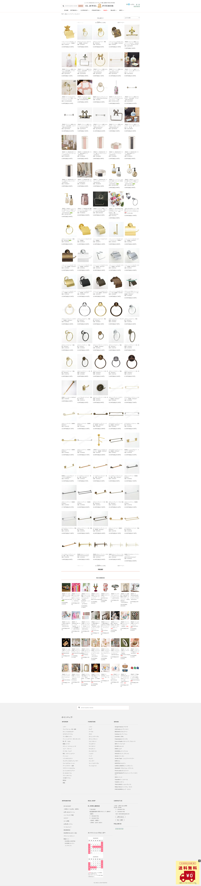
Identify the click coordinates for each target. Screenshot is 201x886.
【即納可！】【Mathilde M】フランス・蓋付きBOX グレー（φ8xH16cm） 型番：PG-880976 (131, 154)
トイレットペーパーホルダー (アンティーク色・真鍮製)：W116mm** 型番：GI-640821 (69, 267)
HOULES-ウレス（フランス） (122, 753)
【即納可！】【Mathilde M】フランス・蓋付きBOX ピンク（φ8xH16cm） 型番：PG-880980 (84, 154)
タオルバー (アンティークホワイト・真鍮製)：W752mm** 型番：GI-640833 (115, 399)
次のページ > (121, 22)
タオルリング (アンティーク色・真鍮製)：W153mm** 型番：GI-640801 (84, 373)
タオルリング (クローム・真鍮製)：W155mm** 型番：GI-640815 (83, 320)
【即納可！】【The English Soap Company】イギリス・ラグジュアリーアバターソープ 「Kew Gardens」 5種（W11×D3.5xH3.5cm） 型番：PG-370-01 (116, 212)
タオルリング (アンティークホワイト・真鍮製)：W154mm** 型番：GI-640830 (69, 320)
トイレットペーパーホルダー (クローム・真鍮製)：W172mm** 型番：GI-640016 (116, 267)
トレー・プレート (67, 748)
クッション (65, 756)
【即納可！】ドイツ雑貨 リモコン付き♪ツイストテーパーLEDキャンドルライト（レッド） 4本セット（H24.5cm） (75, 597)
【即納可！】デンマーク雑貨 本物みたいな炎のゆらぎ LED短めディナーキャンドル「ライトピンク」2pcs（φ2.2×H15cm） (105, 626)
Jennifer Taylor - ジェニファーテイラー (124, 758)
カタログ (66, 818)
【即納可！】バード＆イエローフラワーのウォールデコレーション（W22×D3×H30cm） (66, 677)
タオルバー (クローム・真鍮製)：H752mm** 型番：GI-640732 (131, 503)
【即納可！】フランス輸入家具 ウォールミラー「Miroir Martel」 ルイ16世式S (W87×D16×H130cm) (85, 678)
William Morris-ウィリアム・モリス (123, 786)
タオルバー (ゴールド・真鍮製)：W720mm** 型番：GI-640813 (84, 425)
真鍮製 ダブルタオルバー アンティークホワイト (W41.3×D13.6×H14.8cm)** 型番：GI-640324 (131, 556)
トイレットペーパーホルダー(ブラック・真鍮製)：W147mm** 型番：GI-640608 (84, 293)
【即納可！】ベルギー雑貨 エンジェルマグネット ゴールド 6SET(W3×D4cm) (66, 651)
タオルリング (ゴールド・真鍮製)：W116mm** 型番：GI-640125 (99, 43)
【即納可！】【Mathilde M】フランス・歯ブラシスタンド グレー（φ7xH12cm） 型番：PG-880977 (69, 181)
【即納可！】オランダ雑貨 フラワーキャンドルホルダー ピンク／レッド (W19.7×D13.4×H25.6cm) (95, 596)
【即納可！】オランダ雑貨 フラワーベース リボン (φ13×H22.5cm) (105, 596)
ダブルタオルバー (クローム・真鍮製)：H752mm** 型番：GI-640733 (69, 530)
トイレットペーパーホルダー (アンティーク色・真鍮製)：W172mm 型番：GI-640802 (116, 293)
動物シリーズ (66, 743)
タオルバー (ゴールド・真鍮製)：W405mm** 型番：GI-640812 (69, 451)
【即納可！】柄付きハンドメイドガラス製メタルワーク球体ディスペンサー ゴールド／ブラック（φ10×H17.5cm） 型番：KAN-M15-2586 (131, 182)
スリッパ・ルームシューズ (69, 746)
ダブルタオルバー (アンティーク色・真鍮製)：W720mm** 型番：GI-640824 (115, 425)
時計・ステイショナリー (69, 753)
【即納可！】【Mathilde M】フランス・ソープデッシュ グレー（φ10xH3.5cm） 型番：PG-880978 (100, 181)
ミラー (64, 726)
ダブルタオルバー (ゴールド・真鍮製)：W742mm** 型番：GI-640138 (131, 530)
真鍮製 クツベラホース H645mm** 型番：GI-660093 (69, 398)
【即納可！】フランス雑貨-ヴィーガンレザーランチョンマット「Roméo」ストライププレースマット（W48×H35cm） (85, 625)
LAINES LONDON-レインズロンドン (124, 765)
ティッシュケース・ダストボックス (71, 739)
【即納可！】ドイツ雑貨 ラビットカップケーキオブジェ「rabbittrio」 (125, 624)
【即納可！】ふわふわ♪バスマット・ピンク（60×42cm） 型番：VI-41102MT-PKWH (84, 98)
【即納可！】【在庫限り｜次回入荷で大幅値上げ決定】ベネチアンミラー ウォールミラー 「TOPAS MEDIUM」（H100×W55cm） (125, 598)
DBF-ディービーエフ (120, 743)
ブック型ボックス (67, 736)
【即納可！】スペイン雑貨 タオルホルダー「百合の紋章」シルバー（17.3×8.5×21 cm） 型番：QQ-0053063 (84, 71)
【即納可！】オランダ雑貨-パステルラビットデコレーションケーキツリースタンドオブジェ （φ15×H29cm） (95, 653)
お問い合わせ (120, 816)
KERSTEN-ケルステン (120, 763)
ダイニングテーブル (94, 736)
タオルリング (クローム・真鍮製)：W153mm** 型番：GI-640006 (130, 320)
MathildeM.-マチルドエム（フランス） (124, 768)
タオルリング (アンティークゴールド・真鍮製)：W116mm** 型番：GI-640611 (100, 346)
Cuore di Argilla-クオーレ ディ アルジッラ (125, 741)
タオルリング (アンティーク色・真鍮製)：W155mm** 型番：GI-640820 (116, 320)
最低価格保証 (67, 830)
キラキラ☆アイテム (68, 734)
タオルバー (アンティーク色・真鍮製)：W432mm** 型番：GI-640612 (100, 503)
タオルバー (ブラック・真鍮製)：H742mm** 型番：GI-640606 (84, 503)
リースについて (67, 827)
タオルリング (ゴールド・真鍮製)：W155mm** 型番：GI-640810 (99, 320)
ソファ (90, 726)
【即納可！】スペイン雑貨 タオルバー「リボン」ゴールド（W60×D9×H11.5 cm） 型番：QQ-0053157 (116, 71)
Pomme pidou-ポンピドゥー (122, 770)
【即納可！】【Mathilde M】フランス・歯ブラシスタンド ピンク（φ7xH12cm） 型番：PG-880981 (100, 154)
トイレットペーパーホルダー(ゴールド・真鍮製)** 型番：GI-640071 (100, 240)
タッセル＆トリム (67, 773)
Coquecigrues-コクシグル (121, 739)
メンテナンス (68, 845)
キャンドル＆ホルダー (68, 731)
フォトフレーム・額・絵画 (69, 729)
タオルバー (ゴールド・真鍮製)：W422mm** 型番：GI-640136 (69, 425)
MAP (91, 813)
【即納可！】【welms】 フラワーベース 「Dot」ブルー (105, 676)
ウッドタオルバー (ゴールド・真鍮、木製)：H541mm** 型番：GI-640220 (84, 477)
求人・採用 (120, 820)
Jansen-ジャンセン (119, 756)
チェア (90, 729)
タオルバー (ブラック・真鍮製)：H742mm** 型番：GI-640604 (69, 503)
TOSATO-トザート (119, 782)
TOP (62, 14)
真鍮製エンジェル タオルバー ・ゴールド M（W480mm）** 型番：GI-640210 (69, 477)
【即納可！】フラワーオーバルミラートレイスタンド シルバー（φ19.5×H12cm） (115, 596)
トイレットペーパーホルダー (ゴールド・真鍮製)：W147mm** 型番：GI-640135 (69, 293)
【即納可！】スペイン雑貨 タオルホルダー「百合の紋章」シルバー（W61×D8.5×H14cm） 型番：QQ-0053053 (69, 126)
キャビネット (92, 748)
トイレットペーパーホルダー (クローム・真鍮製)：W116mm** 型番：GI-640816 (84, 267)
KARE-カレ (117, 760)
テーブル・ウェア (67, 751)
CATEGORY (84, 10)
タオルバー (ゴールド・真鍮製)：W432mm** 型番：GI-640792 (116, 530)
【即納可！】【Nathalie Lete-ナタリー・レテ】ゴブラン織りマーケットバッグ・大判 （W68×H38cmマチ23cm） (125, 678)
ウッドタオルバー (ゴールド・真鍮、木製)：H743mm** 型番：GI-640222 (100, 477)
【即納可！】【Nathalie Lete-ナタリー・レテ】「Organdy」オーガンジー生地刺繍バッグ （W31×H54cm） (75, 625)
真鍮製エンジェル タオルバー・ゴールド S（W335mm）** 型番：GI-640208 (131, 451)
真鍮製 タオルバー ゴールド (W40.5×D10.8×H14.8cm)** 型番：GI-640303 (83, 556)
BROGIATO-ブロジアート (121, 731)
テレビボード (92, 743)
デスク (90, 734)
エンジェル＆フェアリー (69, 770)
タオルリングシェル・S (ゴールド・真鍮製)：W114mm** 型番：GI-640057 (84, 43)
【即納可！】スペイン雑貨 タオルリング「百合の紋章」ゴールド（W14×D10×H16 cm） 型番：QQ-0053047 (69, 71)
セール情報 (66, 821)
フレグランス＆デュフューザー (70, 760)
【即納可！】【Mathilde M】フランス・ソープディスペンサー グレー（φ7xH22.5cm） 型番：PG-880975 (84, 181)
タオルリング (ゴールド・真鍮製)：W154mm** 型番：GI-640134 (68, 346)
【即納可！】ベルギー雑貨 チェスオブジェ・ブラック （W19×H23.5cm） (134, 624)
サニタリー (77, 14)
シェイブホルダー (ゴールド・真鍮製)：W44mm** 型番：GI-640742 (84, 399)
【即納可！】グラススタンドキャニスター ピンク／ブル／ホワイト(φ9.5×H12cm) (115, 677)
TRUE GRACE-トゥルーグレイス (123, 784)
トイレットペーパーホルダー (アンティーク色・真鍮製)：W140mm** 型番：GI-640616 (116, 43)
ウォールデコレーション (69, 763)
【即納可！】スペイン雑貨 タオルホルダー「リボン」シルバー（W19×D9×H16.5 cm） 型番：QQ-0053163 (116, 126)
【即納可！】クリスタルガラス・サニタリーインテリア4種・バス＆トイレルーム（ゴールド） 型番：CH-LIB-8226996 (69, 99)
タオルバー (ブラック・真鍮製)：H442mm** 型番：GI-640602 (131, 477)
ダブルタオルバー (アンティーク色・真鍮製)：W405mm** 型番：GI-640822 (100, 425)
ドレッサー (91, 760)
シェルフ (91, 753)
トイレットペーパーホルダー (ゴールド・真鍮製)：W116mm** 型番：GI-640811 (131, 240)
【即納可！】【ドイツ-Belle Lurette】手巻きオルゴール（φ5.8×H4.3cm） (66, 624)
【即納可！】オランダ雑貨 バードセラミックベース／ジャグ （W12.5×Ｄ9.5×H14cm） (75, 677)
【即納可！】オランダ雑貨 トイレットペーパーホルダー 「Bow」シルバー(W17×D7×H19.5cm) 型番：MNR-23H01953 (100, 210)
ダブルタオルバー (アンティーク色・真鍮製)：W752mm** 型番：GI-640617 (115, 451)
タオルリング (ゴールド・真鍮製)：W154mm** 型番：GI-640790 (68, 373)
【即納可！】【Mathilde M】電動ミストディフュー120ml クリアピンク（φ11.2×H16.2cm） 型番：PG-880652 (84, 210)
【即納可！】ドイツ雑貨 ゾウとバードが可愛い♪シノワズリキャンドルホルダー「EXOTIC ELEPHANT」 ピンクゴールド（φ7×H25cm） (85, 598)
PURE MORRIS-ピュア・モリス (123, 789)
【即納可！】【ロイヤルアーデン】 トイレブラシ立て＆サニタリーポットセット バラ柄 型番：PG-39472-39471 (116, 99)
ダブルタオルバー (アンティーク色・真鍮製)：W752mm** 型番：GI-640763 (100, 530)
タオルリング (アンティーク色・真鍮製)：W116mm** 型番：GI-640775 (131, 373)
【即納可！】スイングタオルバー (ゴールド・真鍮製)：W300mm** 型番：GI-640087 (100, 451)
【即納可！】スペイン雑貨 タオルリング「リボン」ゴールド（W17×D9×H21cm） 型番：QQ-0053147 (100, 71)
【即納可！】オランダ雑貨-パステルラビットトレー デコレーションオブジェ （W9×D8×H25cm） (115, 652)
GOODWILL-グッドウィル (121, 751)
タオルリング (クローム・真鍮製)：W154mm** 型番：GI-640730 (115, 346)
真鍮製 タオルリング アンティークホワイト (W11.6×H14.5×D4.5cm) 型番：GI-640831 (100, 98)
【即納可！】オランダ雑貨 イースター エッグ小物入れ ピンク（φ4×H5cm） (134, 651)
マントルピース (92, 765)
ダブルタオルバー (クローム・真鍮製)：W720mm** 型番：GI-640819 (131, 425)
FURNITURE (95, 10)
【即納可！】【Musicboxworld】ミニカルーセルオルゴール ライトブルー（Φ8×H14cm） (134, 596)
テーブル (91, 731)
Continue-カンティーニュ (121, 734)
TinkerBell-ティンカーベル (121, 779)
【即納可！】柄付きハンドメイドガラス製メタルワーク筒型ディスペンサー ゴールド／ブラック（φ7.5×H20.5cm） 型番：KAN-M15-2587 (69, 211)
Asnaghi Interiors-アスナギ (121, 726)
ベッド (90, 756)
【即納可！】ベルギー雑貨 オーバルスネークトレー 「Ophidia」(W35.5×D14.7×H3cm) (125, 652)
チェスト (91, 758)
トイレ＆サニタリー (68, 758)
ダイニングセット (93, 739)
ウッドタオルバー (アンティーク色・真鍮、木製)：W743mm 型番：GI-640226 (68, 556)
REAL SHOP (91, 800)
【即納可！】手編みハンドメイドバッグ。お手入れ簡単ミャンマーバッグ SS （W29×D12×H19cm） (134, 677)
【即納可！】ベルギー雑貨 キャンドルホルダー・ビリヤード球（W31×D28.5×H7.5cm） (66, 596)
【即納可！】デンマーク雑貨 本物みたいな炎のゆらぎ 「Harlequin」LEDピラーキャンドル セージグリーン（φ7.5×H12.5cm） (95, 626)
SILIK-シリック (118, 777)
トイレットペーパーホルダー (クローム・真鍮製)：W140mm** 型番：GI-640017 (131, 267)
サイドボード (92, 746)
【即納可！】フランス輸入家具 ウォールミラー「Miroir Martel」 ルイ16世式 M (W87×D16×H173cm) (95, 678)
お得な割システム (68, 824)
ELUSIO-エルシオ (119, 746)
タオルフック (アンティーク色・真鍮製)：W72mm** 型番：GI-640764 (100, 399)
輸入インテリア (69, 14)
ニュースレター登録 (69, 815)
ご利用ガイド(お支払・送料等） (71, 809)
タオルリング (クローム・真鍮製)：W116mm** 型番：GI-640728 (115, 373)
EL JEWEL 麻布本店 (94, 806)
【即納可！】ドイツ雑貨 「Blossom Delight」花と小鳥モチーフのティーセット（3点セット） (115, 624)
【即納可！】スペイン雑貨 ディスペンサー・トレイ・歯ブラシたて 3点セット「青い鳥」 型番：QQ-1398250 (131, 126)
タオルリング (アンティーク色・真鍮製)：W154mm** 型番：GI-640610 (100, 373)
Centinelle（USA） (119, 736)
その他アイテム (67, 778)
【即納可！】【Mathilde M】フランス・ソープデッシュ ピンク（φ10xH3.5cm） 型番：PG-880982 (116, 154)
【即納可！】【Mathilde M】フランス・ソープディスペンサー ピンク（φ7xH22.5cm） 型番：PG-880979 (69, 154)
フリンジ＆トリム (67, 775)
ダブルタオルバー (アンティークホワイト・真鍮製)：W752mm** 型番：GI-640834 (131, 399)
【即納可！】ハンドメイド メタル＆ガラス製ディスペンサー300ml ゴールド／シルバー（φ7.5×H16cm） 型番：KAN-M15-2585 (116, 182)
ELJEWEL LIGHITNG (70, 841)
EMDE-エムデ (118, 748)
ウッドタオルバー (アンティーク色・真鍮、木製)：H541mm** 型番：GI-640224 (115, 477)
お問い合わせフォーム (69, 812)
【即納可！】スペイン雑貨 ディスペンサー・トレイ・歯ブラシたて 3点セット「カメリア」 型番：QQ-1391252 (131, 71)
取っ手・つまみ (67, 741)
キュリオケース (92, 751)
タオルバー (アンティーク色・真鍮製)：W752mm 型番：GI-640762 (84, 530)
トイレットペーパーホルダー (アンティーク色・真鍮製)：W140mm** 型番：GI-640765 (100, 293)
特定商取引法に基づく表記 (70, 833)
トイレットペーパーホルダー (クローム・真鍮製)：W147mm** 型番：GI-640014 (100, 267)
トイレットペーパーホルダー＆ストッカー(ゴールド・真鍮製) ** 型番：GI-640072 (116, 240)
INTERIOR (73, 10)
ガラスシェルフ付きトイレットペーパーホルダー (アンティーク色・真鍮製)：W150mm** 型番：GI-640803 (131, 293)
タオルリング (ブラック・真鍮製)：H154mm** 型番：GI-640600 (83, 346)
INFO (120, 10)
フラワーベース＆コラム (69, 768)
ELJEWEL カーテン (69, 843)
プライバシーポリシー (69, 836)
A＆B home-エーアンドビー (122, 729)
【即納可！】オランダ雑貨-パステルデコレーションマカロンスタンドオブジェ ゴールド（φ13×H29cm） (105, 653)
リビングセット (92, 741)
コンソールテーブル (94, 763)
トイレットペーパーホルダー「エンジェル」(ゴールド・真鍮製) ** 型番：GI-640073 (69, 43)
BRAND (113, 10)
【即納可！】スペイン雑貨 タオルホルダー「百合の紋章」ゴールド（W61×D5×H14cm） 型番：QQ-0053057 (131, 99)
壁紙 (64, 782)
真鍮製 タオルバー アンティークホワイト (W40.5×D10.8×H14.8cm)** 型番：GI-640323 (116, 556)
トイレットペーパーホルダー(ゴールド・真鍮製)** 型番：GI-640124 (84, 240)
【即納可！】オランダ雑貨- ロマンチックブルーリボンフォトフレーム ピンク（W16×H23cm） (85, 652)
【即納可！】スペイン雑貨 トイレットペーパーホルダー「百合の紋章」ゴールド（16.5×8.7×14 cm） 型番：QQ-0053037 (131, 44)
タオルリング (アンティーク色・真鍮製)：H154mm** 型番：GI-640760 (131, 346)
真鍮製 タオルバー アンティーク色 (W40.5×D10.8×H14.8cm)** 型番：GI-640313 (100, 556)
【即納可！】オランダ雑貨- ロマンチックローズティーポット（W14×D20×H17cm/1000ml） (75, 651)
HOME (66, 10)
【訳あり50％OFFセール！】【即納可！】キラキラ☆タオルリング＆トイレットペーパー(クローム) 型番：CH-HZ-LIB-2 (131, 211)
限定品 (64, 780)
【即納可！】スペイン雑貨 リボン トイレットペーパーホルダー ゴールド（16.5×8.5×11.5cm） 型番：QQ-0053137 (84, 126)
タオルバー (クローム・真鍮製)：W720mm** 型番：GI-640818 (84, 451)
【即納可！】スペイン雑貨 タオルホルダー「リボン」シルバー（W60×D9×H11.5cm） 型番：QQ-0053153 (100, 126)
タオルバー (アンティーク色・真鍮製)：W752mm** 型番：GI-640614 (116, 503)
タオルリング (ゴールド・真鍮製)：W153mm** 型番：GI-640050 (68, 240)
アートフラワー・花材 (68, 765)
